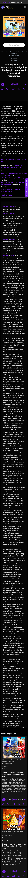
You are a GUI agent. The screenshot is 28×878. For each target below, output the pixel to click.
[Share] (24, 88)
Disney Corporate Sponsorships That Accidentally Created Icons (14, 846)
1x (13, 803)
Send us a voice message (26, 187)
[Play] (3, 84)
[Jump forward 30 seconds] (7, 88)
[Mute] (26, 84)
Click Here (6, 2)
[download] (19, 88)
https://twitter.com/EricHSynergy (12, 178)
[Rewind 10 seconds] (2, 88)
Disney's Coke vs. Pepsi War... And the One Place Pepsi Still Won (13, 774)
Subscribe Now (14, 45)
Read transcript (6, 195)
